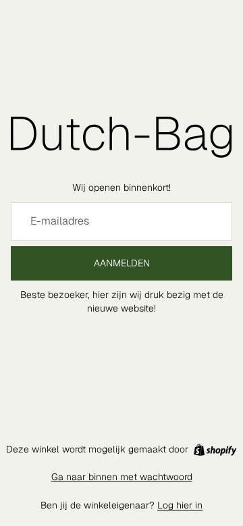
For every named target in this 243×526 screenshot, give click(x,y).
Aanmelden (122, 263)
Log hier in (179, 505)
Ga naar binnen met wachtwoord (121, 477)
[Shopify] (215, 450)
